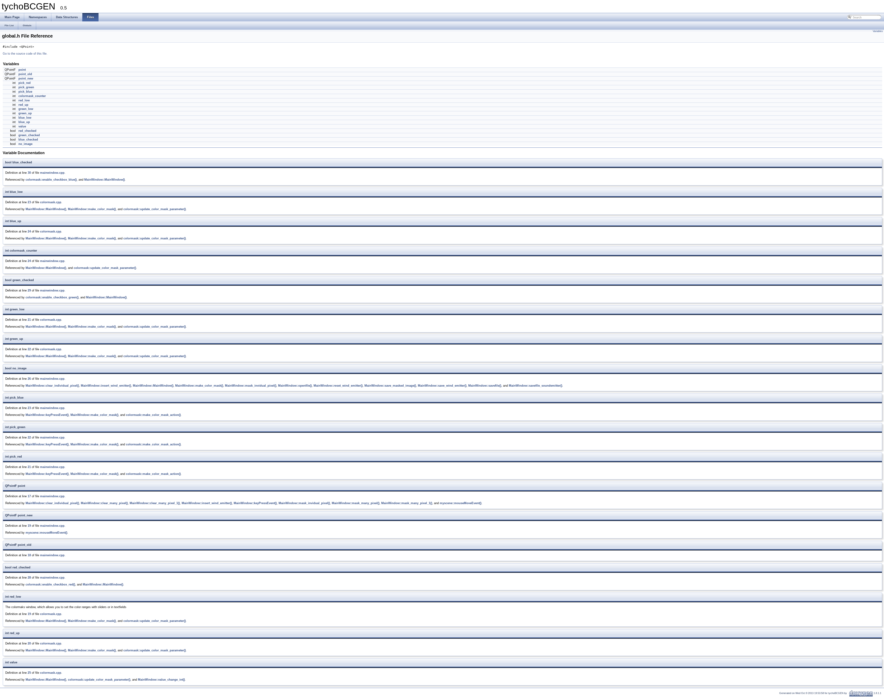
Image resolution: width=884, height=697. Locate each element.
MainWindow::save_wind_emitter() (442, 385)
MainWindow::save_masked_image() (390, 385)
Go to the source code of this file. (25, 53)
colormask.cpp (50, 202)
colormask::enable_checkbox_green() (52, 297)
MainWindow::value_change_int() (161, 679)
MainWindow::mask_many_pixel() (355, 503)
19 (29, 525)
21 (29, 319)
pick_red (24, 83)
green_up (25, 113)
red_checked (27, 130)
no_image (25, 144)
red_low (24, 100)
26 (29, 378)
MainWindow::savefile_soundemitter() (535, 385)
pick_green (26, 87)
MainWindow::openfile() (295, 385)
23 (29, 202)
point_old (25, 74)
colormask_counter (32, 96)
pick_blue (25, 91)
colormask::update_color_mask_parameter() (154, 209)
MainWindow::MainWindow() (104, 179)
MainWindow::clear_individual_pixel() (52, 385)
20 (29, 643)
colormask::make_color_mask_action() (153, 415)
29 (29, 290)
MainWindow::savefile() (484, 385)
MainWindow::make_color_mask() (92, 209)
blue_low (24, 117)
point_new (25, 78)
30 (29, 172)
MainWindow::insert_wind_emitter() (106, 385)
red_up (23, 104)
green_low (25, 109)
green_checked (29, 135)
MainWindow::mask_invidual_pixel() (250, 385)
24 (29, 231)
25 (29, 672)
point (22, 69)
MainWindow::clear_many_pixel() (104, 503)
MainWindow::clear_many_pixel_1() (155, 503)
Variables (878, 31)
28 (29, 577)
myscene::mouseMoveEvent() (460, 503)
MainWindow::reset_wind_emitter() (338, 385)
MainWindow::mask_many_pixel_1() (406, 503)
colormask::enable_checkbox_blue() (51, 179)
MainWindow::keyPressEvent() (47, 415)
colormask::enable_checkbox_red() (50, 584)
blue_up (24, 122)
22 (29, 349)
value (22, 126)
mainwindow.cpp (52, 172)
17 (29, 496)
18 (29, 555)
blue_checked (28, 139)
